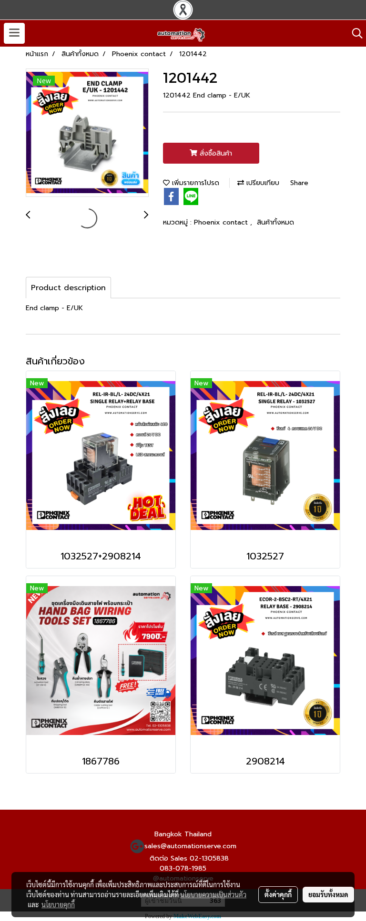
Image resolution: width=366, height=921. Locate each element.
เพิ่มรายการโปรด (194, 183)
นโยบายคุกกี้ (58, 904)
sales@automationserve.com (190, 846)
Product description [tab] (68, 288)
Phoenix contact (222, 222)
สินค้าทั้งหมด (275, 222)
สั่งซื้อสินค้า (214, 153)
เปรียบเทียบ (261, 183)
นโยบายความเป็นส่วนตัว (213, 894)
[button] (354, 33)
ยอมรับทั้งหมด (328, 894)
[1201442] (87, 133)
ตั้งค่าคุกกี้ (278, 894)
